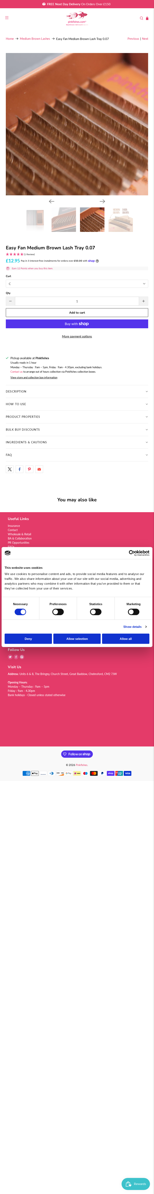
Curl (8, 276)
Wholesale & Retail (19, 534)
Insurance (14, 525)
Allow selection (77, 638)
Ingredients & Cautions (26, 442)
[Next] (102, 201)
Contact (13, 530)
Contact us (16, 371)
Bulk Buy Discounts (23, 429)
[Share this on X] (9, 469)
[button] (77, 254)
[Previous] (52, 201)
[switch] (58, 612)
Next (145, 38)
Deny (28, 638)
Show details (132, 626)
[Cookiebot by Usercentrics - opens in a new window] (131, 553)
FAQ (9, 455)
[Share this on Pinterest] (29, 469)
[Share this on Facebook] (19, 469)
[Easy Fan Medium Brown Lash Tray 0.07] (77, 124)
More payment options (77, 336)
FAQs (11, 547)
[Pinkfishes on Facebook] (16, 658)
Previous (133, 38)
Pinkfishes (81, 765)
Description (16, 391)
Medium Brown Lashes (35, 38)
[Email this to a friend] (39, 469)
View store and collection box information (33, 377)
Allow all (126, 638)
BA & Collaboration (20, 538)
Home (10, 38)
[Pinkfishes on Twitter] (10, 658)
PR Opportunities (18, 542)
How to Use (16, 404)
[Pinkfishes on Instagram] (21, 658)
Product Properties (23, 416)
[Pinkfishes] (77, 18)
